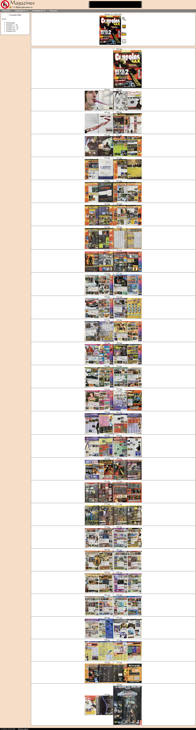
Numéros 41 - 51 (12, 29)
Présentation (10, 23)
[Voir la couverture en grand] (124, 21)
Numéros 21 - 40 (12, 27)
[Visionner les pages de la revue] (110, 44)
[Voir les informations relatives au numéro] (124, 43)
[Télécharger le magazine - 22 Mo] (124, 28)
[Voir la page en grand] (127, 87)
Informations (6, 11)
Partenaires (53, 11)
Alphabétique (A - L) (21, 11)
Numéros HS (11, 31)
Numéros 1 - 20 (11, 25)
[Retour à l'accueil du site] (17, 8)
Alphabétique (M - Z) (38, 11)
